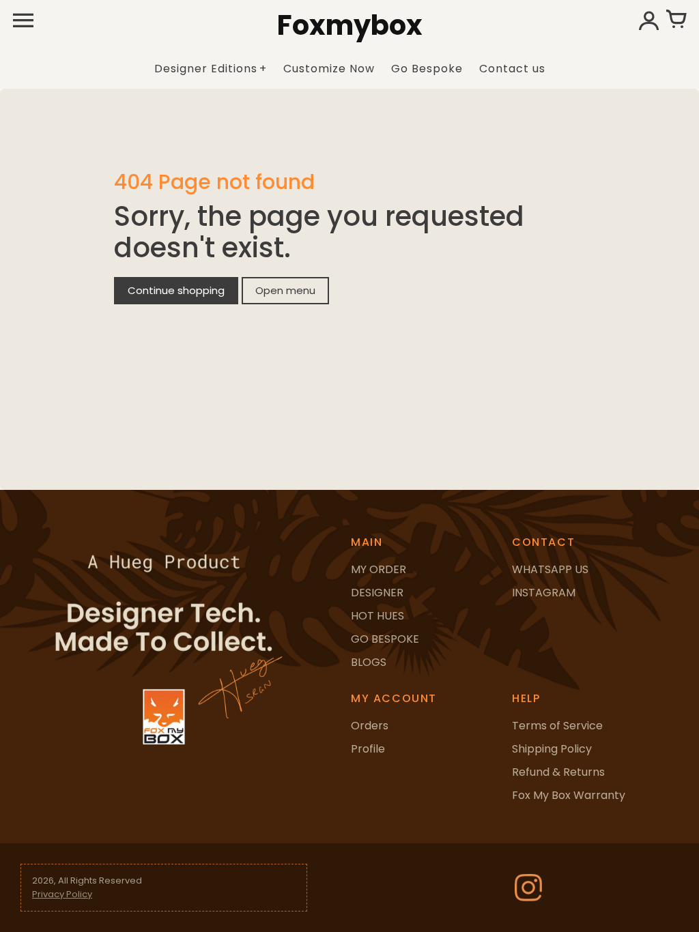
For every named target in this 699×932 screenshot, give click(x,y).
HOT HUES (377, 616)
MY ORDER (378, 569)
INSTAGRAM (543, 592)
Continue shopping (176, 290)
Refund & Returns (558, 772)
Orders (369, 725)
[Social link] (528, 887)
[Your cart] (676, 20)
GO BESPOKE (385, 639)
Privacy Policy (62, 894)
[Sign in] (648, 20)
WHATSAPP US (550, 569)
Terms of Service (557, 725)
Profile (368, 749)
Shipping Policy (552, 749)
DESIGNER (377, 592)
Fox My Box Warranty (568, 795)
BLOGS (368, 662)
